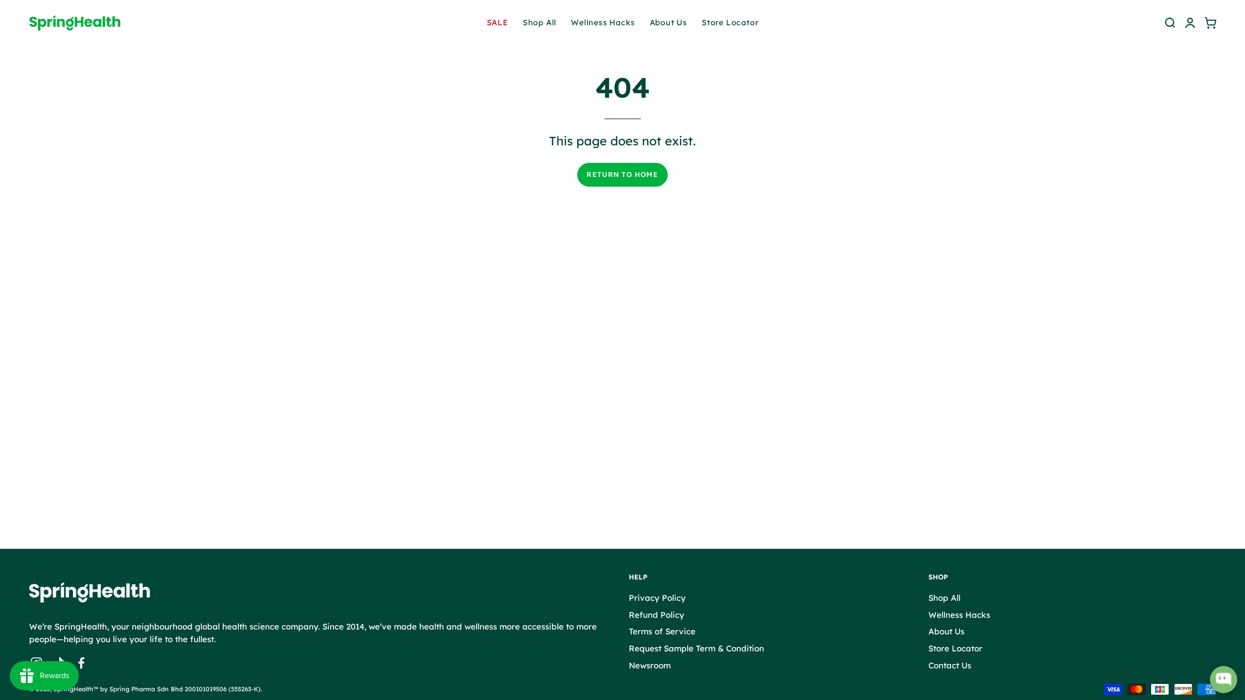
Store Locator (955, 648)
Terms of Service (662, 631)
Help (638, 577)
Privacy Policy (657, 598)
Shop (938, 577)
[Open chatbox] (1223, 679)
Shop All (944, 598)
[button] (1169, 23)
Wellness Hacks (959, 614)
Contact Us (949, 665)
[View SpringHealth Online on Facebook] (81, 663)
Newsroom (650, 665)
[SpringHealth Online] (82, 22)
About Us (946, 631)
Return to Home (622, 174)
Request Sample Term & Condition (696, 648)
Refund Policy (656, 614)
